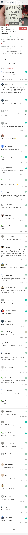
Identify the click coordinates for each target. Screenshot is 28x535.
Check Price (23, 28)
